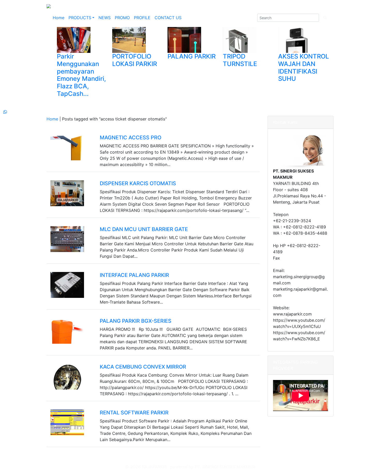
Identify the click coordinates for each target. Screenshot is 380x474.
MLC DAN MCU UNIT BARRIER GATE (144, 229)
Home (58, 17)
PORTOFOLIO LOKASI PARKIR (134, 60)
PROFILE (142, 17)
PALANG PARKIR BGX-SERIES (135, 321)
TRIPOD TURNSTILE (240, 60)
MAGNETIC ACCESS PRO (130, 137)
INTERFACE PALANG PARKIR (134, 275)
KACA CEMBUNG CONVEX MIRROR (143, 367)
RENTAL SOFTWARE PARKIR (134, 413)
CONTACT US (168, 17)
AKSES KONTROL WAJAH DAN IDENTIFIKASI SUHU (303, 67)
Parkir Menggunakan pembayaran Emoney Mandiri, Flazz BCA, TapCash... (81, 75)
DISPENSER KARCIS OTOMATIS (138, 183)
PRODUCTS (80, 17)
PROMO (122, 17)
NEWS (104, 17)
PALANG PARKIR (192, 56)
